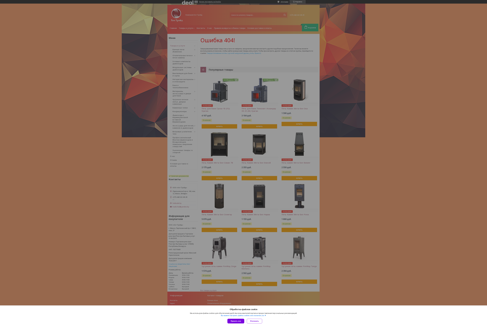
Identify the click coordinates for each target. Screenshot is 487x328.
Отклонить (254, 321)
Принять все (236, 321)
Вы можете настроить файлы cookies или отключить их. (242, 315)
